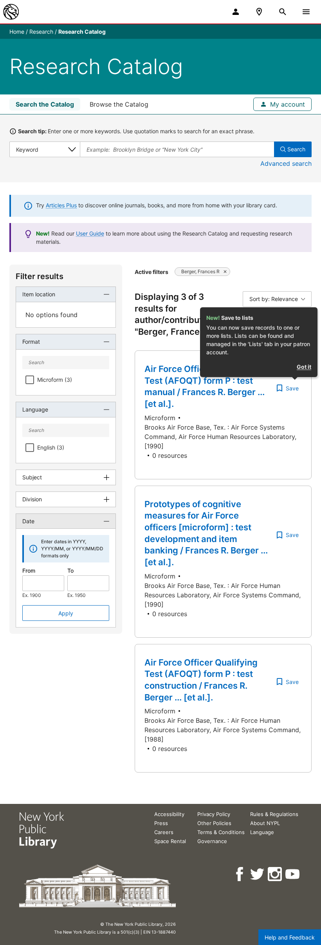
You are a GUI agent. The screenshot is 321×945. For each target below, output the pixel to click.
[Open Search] (282, 12)
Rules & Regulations (274, 814)
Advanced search (286, 163)
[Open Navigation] (306, 12)
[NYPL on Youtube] (293, 874)
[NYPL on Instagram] (275, 874)
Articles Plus (61, 205)
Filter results (39, 276)
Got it (304, 366)
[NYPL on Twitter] (257, 874)
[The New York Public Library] (11, 12)
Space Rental (170, 841)
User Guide (90, 233)
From (28, 570)
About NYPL (265, 823)
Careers (163, 832)
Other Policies (214, 823)
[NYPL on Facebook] (240, 874)
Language (262, 832)
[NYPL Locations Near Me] (259, 12)
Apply (65, 613)
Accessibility (169, 814)
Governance (212, 841)
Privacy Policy (213, 814)
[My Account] (235, 12)
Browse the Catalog (119, 104)
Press (161, 823)
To (70, 570)
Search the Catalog (45, 104)
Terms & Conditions (221, 832)
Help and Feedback (290, 937)
